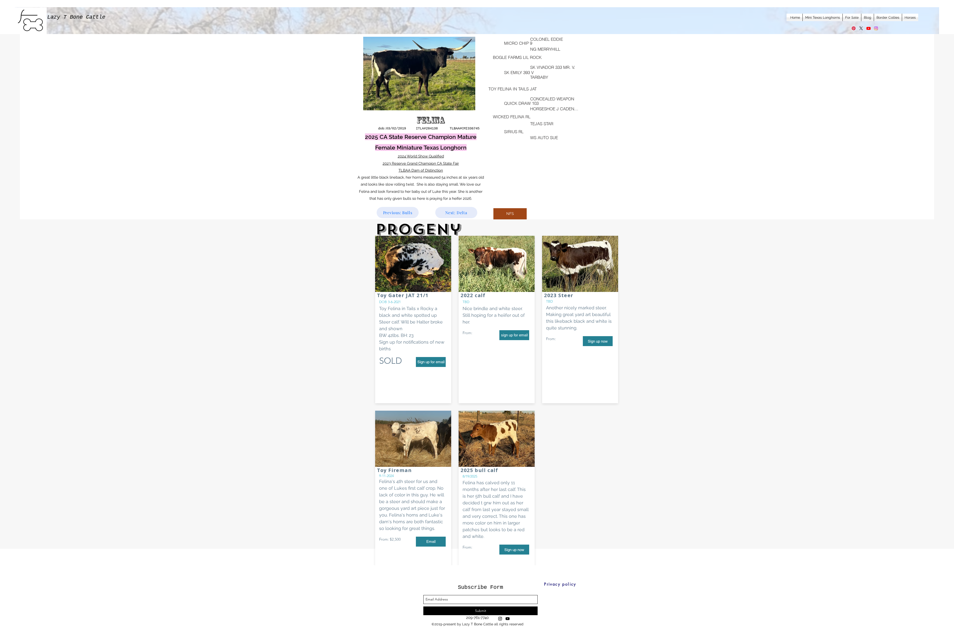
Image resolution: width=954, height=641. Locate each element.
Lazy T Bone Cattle (76, 17)
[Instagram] (876, 28)
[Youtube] (868, 28)
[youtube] (507, 618)
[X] (861, 28)
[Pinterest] (853, 28)
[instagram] (500, 618)
